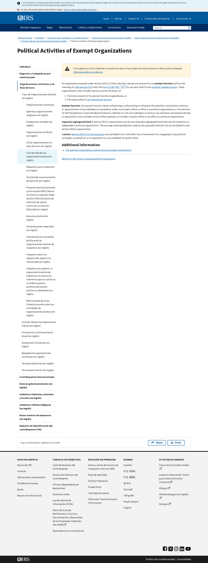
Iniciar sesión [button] (182, 18)
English (127, 507)
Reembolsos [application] (65, 27)
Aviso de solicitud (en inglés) (37, 218)
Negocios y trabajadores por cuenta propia (35, 75)
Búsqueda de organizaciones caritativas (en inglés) (36, 354)
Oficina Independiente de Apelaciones (66, 486)
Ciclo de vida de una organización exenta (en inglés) (44, 41)
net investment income (99, 99)
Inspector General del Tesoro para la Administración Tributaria (174, 478)
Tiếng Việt (128, 495)
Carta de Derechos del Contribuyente (64, 466)
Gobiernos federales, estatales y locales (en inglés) (36, 396)
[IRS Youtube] (188, 548)
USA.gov (163, 488)
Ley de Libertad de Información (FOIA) (63, 502)
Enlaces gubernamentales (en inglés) (35, 385)
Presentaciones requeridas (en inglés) (40, 228)
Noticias (118, 18)
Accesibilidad (184, 559)
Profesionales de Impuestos (157, 18)
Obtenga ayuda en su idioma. (88, 72)
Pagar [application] (50, 27)
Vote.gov (163, 504)
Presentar (39, 38)
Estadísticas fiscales (27, 483)
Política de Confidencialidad (160, 559)
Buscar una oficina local (29, 495)
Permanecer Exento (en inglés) (38, 370)
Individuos (25, 66)
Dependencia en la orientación (68, 530)
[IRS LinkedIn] (182, 548)
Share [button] (159, 442)
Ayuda (106, 18)
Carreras (21, 471)
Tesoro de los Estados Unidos (174, 465)
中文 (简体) (129, 471)
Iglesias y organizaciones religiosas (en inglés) (39, 113)
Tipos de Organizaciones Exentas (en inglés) (111, 38)
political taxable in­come (164, 87)
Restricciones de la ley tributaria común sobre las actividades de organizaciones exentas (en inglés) (40, 308)
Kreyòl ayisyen (130, 501)
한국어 (127, 483)
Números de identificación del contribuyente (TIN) (36, 427)
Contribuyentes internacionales (37, 377)
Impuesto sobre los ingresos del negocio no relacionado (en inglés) (38, 258)
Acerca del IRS (24, 465)
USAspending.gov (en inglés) (174, 494)
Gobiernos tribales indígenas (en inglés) (35, 406)
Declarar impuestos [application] (30, 27)
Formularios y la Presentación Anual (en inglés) (37, 334)
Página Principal (25, 38)
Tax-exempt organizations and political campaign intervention (98, 150)
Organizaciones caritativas (40, 104)
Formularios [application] (114, 27)
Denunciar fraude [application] (136, 27)
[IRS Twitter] (170, 548)
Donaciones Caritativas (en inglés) (36, 344)
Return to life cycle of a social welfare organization (88, 158)
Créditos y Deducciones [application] (90, 27)
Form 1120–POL (114, 87)
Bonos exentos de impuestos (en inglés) (35, 417)
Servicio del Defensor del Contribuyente (65, 476)
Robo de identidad (97, 474)
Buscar (189, 28)
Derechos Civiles (61, 494)
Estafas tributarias (98, 481)
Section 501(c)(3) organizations (88, 134)
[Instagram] (176, 548)
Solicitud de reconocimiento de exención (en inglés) (41, 179)
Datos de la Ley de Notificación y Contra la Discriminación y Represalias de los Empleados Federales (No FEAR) (67, 517)
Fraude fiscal (94, 487)
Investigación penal (98, 493)
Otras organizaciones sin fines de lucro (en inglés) (156, 38)
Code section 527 (83, 87)
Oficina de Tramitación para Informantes (102, 501)
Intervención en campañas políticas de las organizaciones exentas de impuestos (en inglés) (40, 242)
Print (178, 442)
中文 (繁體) (129, 477)
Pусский (127, 489)
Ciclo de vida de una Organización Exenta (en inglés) (39, 323)
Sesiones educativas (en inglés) (38, 363)
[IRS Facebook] (165, 548)
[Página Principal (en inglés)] (25, 16)
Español (132, 18)
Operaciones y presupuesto (31, 477)
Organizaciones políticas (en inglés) (39, 134)
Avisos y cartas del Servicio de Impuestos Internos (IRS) (103, 466)
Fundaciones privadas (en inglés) (39, 123)
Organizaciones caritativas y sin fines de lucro (68, 38)
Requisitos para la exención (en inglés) (40, 168)
